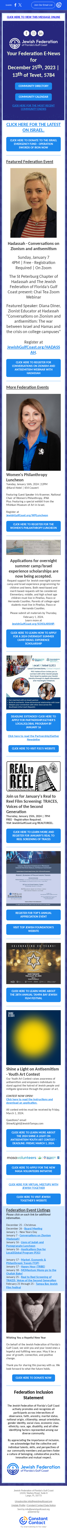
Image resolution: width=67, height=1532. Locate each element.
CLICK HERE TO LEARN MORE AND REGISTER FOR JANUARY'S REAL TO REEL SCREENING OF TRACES (33, 836)
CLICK (11, 124)
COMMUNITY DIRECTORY (33, 86)
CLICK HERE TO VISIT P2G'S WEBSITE (33, 748)
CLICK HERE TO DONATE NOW (33, 1378)
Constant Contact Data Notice (41, 1505)
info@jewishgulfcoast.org (37, 1509)
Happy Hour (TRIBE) (33, 1266)
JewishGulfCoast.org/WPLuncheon (27, 515)
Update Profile (18, 1505)
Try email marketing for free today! (33, 1527)
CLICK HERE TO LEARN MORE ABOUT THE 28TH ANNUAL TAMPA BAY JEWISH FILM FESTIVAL (33, 995)
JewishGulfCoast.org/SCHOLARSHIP (33, 624)
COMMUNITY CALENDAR (33, 97)
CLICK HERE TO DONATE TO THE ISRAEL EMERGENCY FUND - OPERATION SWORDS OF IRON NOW (33, 144)
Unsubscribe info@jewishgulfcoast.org (33, 1501)
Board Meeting (33, 1228)
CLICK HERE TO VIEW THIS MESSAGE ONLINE (33, 17)
